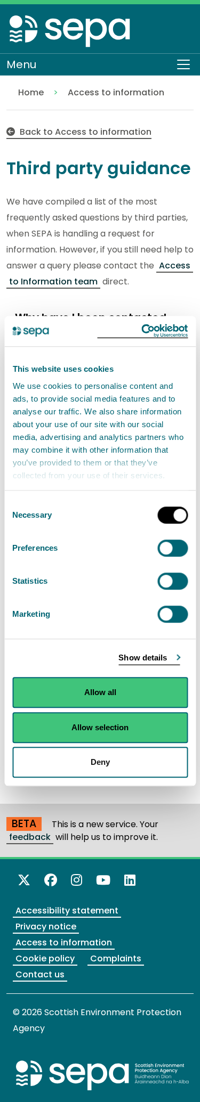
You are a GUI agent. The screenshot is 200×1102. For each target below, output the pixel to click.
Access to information (116, 92)
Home (31, 92)
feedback (30, 837)
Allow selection (100, 727)
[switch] (172, 548)
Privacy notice (45, 926)
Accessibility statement (66, 910)
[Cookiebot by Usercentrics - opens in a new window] (142, 331)
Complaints (115, 958)
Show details (142, 657)
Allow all (100, 692)
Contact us (40, 974)
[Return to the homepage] (70, 31)
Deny (100, 761)
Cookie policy (45, 958)
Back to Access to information (84, 132)
